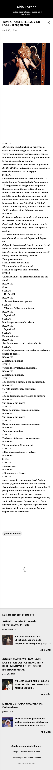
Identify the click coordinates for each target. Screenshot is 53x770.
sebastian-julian (34, 752)
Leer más (45, 650)
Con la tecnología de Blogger (26, 746)
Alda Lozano (26, 7)
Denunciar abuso (26, 763)
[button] (49, 22)
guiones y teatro (12, 533)
